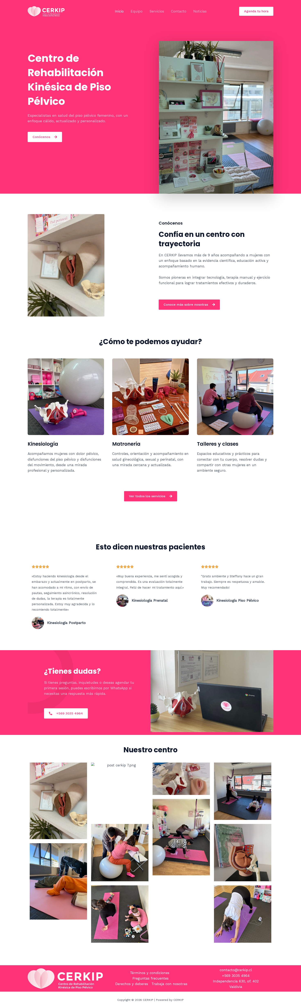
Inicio (119, 11)
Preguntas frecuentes (150, 978)
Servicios (156, 11)
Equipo (137, 11)
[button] (256, 11)
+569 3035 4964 (236, 976)
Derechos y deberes (131, 984)
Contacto (178, 11)
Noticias (200, 11)
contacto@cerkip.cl (236, 970)
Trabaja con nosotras (169, 984)
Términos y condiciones (149, 973)
